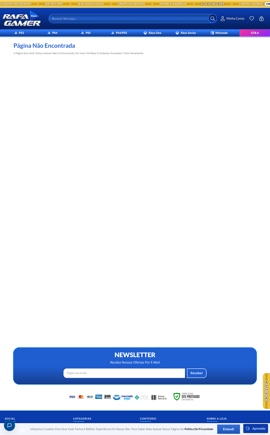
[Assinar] (197, 373)
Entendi (228, 429)
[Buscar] (212, 18)
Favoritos (251, 18)
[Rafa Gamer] (21, 18)
